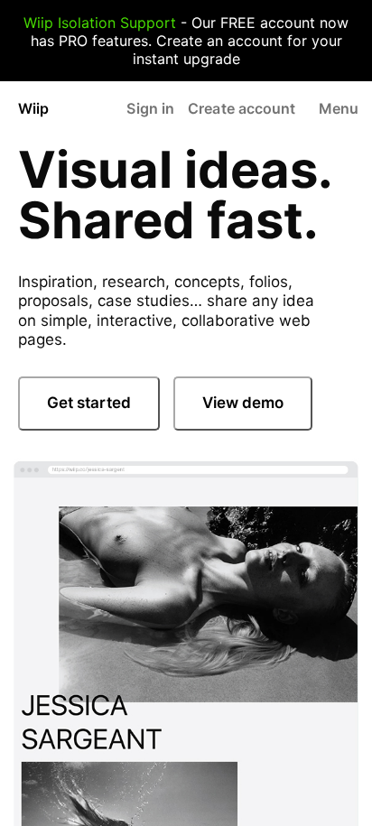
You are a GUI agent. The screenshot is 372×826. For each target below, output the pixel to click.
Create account (241, 108)
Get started (89, 403)
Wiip (33, 108)
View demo (243, 403)
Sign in (150, 108)
